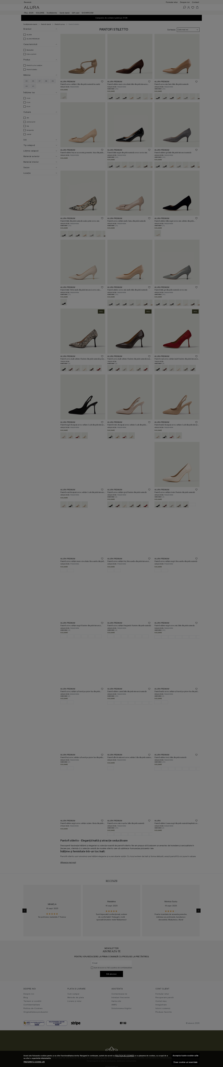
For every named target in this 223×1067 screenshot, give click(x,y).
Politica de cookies (124, 1056)
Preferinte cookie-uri (34, 1062)
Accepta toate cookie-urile (185, 1055)
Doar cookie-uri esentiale (185, 1062)
